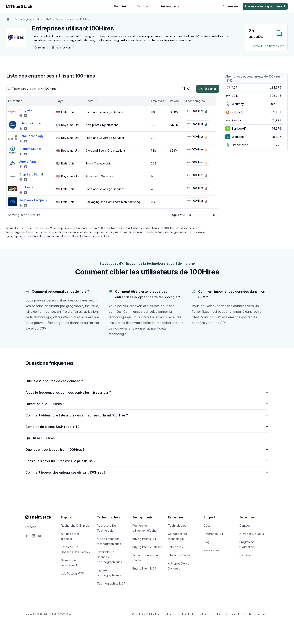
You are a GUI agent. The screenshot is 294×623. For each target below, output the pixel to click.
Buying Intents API (144, 538)
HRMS (47, 19)
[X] (27, 535)
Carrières (245, 555)
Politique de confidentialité (179, 614)
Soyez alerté (276, 45)
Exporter (210, 88)
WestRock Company (33, 200)
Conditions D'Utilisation (146, 614)
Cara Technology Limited (33, 136)
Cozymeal (26, 110)
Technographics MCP (111, 583)
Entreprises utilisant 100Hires (73, 19)
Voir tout (257, 45)
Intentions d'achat (179, 555)
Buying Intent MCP (144, 568)
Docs (207, 525)
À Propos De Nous (251, 533)
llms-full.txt (262, 614)
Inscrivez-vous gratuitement (265, 6)
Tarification (145, 6)
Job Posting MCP (72, 573)
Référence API (213, 533)
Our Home (26, 187)
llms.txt (248, 614)
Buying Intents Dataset (147, 547)
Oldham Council (30, 148)
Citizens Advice (30, 123)
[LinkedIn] (33, 535)
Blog (207, 542)
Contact (244, 525)
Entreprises (175, 547)
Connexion (230, 6)
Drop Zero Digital (31, 174)
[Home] (8, 19)
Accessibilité (233, 614)
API (189, 88)
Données (120, 6)
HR (37, 19)
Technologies (22, 19)
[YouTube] (39, 535)
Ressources (168, 6)
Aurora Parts (28, 161)
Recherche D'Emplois (75, 525)
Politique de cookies (210, 614)
